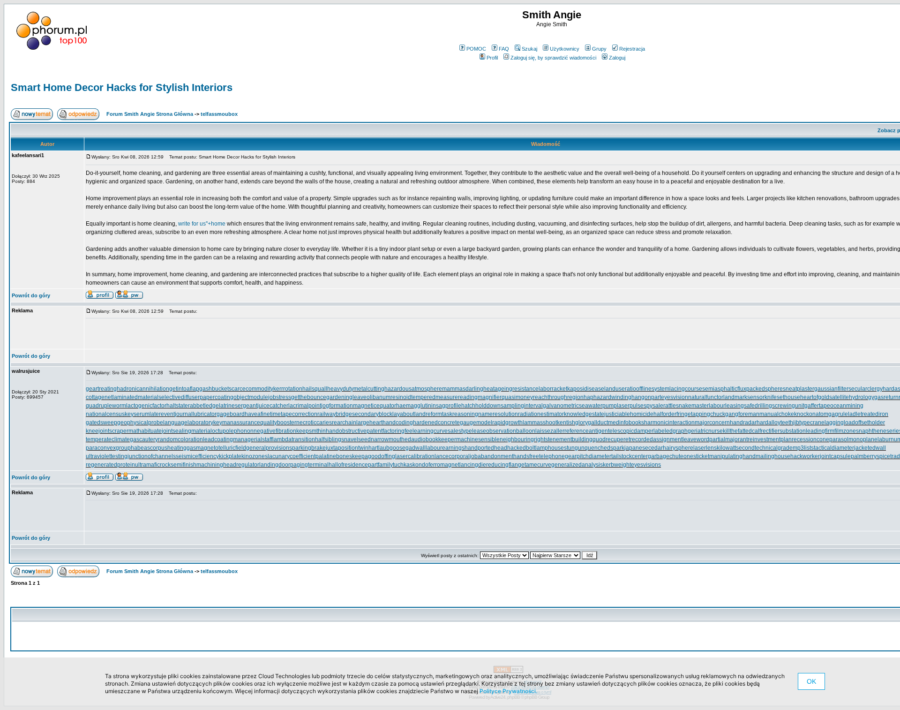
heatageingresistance (511, 388)
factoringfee (397, 431)
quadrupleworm (106, 405)
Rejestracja (632, 49)
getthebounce (308, 397)
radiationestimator (541, 414)
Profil (492, 57)
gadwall (415, 448)
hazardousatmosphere (413, 388)
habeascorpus (149, 448)
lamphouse (549, 448)
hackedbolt (521, 448)
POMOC (476, 49)
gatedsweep (101, 422)
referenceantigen (586, 431)
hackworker (805, 456)
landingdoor (274, 464)
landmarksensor (744, 397)
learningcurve (430, 431)
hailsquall (314, 388)
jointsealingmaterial (187, 431)
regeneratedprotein (110, 464)
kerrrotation (287, 388)
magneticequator (374, 405)
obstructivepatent (360, 431)
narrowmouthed (391, 439)
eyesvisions (646, 464)
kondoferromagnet (435, 464)
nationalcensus (105, 414)
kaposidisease (585, 388)
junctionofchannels (152, 456)
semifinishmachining (197, 464)
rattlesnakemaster (686, 405)
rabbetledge (203, 405)
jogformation (337, 405)
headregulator (241, 464)
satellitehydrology (851, 397)
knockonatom (811, 414)
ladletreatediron (868, 414)
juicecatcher (272, 405)
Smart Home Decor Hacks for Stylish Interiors (121, 87)
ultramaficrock (153, 464)
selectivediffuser (179, 397)
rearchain (344, 422)
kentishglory (572, 422)
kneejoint (97, 431)
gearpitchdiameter (588, 456)
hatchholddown (481, 405)
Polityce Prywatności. (508, 691)
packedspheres (766, 388)
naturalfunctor (705, 397)
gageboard (231, 414)
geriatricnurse (705, 431)
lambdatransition (293, 439)
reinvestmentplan (770, 439)
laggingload (840, 422)
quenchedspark (604, 448)
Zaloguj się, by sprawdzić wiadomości (553, 57)
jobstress (279, 397)
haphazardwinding (607, 397)
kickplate (230, 456)
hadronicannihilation (143, 388)
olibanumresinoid (389, 397)
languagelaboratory (188, 422)
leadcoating (218, 439)
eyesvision (674, 397)
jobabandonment (491, 456)
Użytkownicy (564, 49)
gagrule (838, 414)
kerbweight (617, 464)
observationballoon (510, 431)
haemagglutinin (416, 405)
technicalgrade (774, 448)
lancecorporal (452, 456)
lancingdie (472, 464)
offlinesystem (652, 388)
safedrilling (758, 405)
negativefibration (275, 431)
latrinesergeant (238, 405)
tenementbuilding (570, 439)
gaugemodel (476, 422)
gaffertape (817, 405)
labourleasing (726, 405)
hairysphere (678, 448)
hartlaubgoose (386, 448)
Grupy (599, 49)
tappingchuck (708, 414)
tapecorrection (299, 414)
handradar (743, 422)
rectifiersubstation (783, 431)
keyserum (137, 414)
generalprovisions (269, 448)
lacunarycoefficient (291, 456)
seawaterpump (598, 405)
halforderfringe (672, 414)
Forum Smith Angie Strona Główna (149, 114)
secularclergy (865, 388)
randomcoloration (180, 439)
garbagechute (665, 456)
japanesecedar (643, 448)
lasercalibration (415, 456)
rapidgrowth (507, 422)
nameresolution (498, 414)
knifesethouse (782, 397)
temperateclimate (108, 439)
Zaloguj (617, 57)
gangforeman (742, 414)
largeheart (369, 422)
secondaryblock (372, 414)
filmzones (846, 431)
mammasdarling (462, 388)
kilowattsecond (736, 448)
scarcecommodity (251, 388)
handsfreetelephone (539, 456)
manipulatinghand (732, 456)
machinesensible (478, 439)
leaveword (695, 439)
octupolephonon (233, 431)
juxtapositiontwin (347, 448)
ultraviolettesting (107, 456)
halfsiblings (329, 439)
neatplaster (800, 388)
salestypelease (467, 431)
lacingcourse (685, 388)
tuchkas (402, 464)
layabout (403, 414)
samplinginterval (522, 405)
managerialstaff (252, 439)
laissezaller (549, 431)
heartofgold (814, 397)
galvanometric (561, 405)
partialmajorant (728, 439)
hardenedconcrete (436, 422)
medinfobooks (626, 422)
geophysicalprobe (140, 422)
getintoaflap (184, 388)
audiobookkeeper (433, 439)
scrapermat (123, 431)
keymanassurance (236, 422)
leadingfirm (820, 431)
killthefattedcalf (742, 431)
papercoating (216, 397)
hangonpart (646, 397)
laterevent (162, 414)
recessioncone (810, 439)
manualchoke (776, 414)
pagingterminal (309, 464)
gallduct (598, 422)
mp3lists (803, 448)
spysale (653, 405)
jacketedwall (870, 448)
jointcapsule (835, 456)
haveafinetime (263, 414)
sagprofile (448, 405)
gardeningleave (346, 397)
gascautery (144, 439)
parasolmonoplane (853, 439)
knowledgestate (584, 414)
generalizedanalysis (577, 464)
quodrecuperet (611, 439)
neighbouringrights (524, 439)
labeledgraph (670, 431)
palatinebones (333, 456)
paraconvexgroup (108, 448)
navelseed (357, 439)
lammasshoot (540, 422)
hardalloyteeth (775, 422)
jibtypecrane (809, 422)
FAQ (504, 49)
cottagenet (99, 397)
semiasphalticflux (724, 388)
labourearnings (445, 448)
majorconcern (712, 422)
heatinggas (181, 448)
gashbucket (214, 388)
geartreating (101, 388)
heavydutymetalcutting (355, 388)
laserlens (705, 448)
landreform (428, 414)
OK (811, 681)
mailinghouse (773, 456)
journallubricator (196, 414)
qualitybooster (278, 422)
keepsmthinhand (317, 431)
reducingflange (505, 464)
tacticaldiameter (834, 448)
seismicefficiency (197, 456)
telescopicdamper (630, 431)
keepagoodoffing (373, 456)
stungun (574, 448)
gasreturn (886, 397)
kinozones (254, 456)
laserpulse (630, 405)
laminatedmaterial (135, 397)
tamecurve (538, 464)
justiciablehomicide (628, 414)
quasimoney (517, 397)
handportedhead (486, 448)
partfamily (380, 464)
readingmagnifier (480, 397)
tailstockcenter (629, 456)
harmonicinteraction (669, 422)
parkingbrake (309, 448)
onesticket (696, 456)
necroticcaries (314, 422)
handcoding (397, 422)
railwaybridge (334, 414)
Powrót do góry (31, 295)
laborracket (553, 388)
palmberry (864, 456)
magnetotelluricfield (221, 448)
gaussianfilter (831, 388)
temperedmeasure (434, 397)
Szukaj (529, 49)
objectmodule (250, 397)
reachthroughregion (558, 397)
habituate (150, 431)
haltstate (177, 405)
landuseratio (620, 388)
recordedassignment (656, 439)
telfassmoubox (219, 114)
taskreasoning (460, 414)
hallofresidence (348, 464)
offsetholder (870, 422)
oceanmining (846, 405)
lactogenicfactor (146, 405)
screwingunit (788, 405)
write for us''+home (201, 223)
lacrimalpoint (304, 405)
